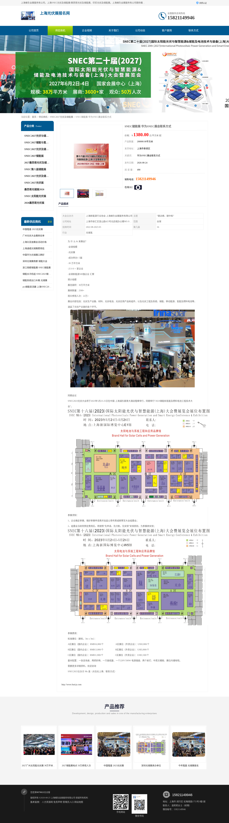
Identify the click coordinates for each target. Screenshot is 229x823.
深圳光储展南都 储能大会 (35, 261)
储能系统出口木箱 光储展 (35, 280)
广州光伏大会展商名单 (33, 235)
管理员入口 (68, 802)
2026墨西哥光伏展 (34, 202)
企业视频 (87, 30)
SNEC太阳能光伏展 (35, 196)
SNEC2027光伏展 (34, 182)
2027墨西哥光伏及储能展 (38, 162)
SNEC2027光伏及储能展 (61, 117)
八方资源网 (47, 802)
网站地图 (78, 802)
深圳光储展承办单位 (114, 765)
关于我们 (114, 30)
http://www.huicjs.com (71, 684)
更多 (50, 222)
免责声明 (57, 802)
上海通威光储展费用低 (33, 248)
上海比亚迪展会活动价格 (35, 242)
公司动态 (140, 30)
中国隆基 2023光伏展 (33, 229)
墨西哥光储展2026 (34, 189)
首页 (34, 117)
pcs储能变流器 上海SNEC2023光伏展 (37, 287)
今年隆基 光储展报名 (151, 765)
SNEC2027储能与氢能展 (37, 142)
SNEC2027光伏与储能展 (37, 135)
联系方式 (193, 30)
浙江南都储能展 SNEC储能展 (37, 267)
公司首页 (34, 30)
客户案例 (167, 30)
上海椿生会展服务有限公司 (63, 798)
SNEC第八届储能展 (35, 169)
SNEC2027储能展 (34, 156)
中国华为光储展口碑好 (33, 255)
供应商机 (60, 30)
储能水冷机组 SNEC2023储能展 (37, 274)
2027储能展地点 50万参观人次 (38, 765)
